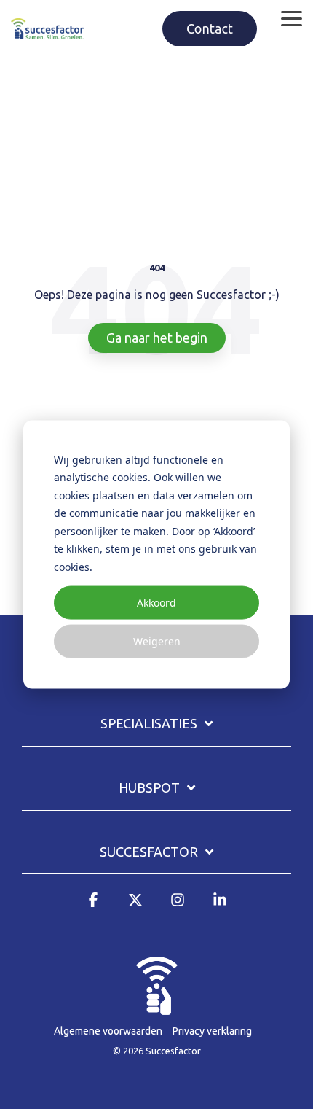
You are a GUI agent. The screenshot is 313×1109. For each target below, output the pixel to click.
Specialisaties (148, 723)
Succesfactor (149, 851)
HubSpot (149, 787)
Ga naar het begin (156, 337)
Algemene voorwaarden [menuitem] (108, 1031)
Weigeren (157, 641)
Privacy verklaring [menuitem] (212, 1031)
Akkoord (156, 602)
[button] (291, 17)
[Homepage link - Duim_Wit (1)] (157, 1007)
